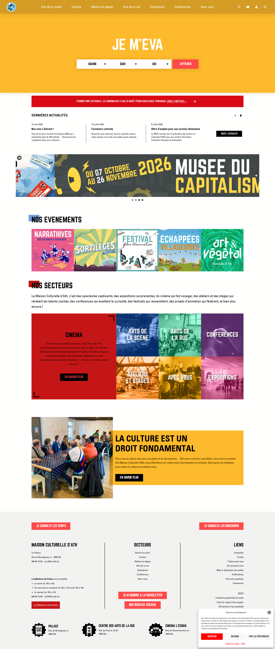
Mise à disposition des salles (230, 570)
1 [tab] (132, 200)
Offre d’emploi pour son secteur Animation (175, 129)
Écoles (240, 557)
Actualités (238, 552)
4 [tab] (142, 200)
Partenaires (238, 583)
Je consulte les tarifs (51, 526)
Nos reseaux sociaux (142, 604)
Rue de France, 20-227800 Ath (108, 632)
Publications (237, 574)
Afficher (185, 64)
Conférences (142, 574)
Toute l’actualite (229, 134)
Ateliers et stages (142, 561)
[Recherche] (239, 6)
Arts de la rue (142, 565)
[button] (269, 612)
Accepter (212, 637)
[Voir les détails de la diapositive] (137, 175)
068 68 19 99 (37, 561)
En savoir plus (74, 377)
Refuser (235, 637)
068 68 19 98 (37, 596)
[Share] (265, 6)
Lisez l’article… (177, 101)
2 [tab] (136, 200)
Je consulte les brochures (221, 526)
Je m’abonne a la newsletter (142, 595)
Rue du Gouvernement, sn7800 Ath (177, 632)
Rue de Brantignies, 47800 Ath (58, 632)
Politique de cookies (232, 643)
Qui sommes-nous (235, 565)
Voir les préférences (259, 637)
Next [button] (256, 175)
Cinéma (142, 557)
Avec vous (142, 578)
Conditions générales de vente (229, 597)
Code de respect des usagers (230, 602)
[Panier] (247, 6)
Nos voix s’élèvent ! (43, 129)
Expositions (142, 570)
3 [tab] (139, 200)
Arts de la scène (142, 552)
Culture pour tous (235, 561)
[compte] (256, 6)
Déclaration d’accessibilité (231, 606)
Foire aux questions (234, 578)
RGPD (243, 643)
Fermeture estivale (102, 129)
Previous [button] (19, 175)
